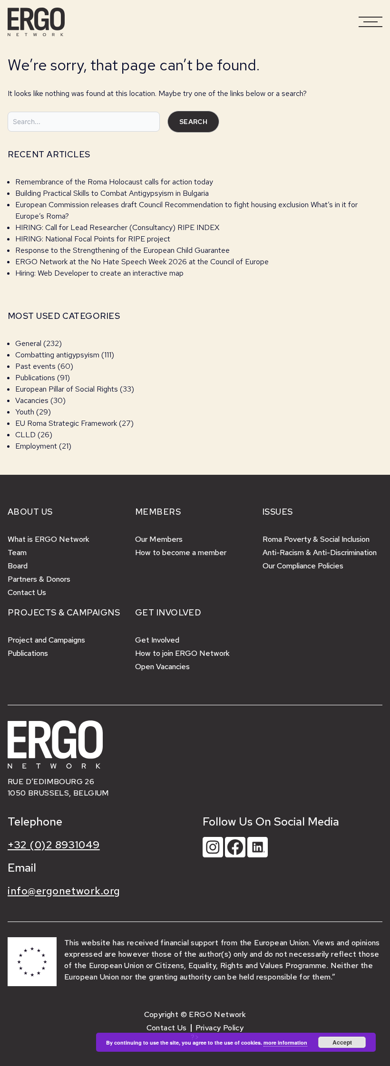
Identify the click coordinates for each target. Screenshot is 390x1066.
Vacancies (32, 400)
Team (17, 552)
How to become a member (180, 552)
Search (193, 121)
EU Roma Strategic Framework (66, 423)
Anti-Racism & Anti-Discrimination (320, 552)
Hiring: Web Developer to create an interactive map (99, 273)
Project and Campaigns (46, 640)
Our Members (159, 539)
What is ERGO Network (48, 539)
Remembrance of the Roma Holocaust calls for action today (114, 182)
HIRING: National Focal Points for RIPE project (92, 239)
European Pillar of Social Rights (66, 389)
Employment (36, 446)
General (28, 343)
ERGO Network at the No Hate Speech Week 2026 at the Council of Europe (142, 262)
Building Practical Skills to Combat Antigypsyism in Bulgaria (112, 193)
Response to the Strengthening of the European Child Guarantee (122, 250)
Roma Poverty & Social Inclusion (316, 539)
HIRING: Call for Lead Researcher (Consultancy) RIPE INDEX (117, 227)
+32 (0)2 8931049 (54, 845)
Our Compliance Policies (303, 566)
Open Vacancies (162, 667)
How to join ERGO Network (182, 653)
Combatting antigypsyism (57, 355)
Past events (35, 366)
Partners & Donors (39, 579)
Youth (24, 412)
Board (18, 566)
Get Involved (157, 640)
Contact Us (27, 592)
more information (285, 1042)
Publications (35, 378)
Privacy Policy (219, 1028)
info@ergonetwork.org (64, 891)
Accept (342, 1042)
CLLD (25, 435)
